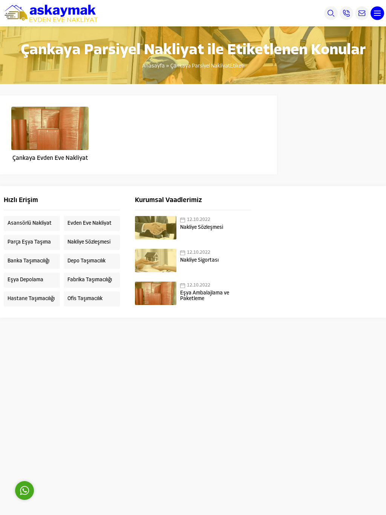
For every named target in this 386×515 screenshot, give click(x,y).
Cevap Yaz (71, 456)
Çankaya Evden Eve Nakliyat (50, 158)
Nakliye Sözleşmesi (201, 227)
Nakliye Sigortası (199, 260)
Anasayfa (153, 66)
